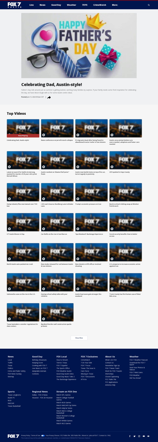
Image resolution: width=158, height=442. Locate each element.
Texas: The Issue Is (88, 368)
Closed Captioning (112, 376)
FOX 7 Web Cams (136, 372)
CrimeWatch (85, 360)
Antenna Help (110, 385)
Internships (109, 374)
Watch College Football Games (65, 399)
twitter (134, 436)
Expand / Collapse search (148, 5)
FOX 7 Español (61, 365)
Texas (10, 365)
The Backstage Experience (66, 379)
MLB (9, 400)
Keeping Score (37, 363)
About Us (110, 356)
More (114, 5)
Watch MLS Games (63, 423)
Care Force (85, 371)
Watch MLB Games (63, 402)
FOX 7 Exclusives (89, 356)
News (11, 356)
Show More (79, 338)
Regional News (40, 391)
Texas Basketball (14, 406)
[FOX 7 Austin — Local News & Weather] (15, 5)
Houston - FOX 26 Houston (42, 398)
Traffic (10, 363)
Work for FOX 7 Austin (113, 371)
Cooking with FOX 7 (39, 365)
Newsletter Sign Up (112, 365)
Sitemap (11, 376)
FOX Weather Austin (63, 371)
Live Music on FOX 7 (39, 368)
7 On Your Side (86, 363)
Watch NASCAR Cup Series (66, 405)
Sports (11, 391)
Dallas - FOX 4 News (40, 395)
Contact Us (109, 363)
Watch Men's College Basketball (64, 412)
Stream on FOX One (66, 391)
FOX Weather (134, 375)
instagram (139, 436)
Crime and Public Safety (16, 371)
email (148, 436)
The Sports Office (63, 368)
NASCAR (11, 403)
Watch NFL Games (63, 395)
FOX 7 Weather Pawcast (139, 360)
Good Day (37, 356)
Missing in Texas (87, 374)
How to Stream (62, 360)
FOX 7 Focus (85, 365)
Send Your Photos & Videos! (137, 368)
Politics (10, 368)
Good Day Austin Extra (64, 374)
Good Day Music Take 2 (65, 376)
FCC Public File (110, 379)
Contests (35, 374)
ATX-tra (84, 379)
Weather (134, 356)
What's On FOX (111, 360)
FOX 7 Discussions (88, 376)
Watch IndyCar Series (64, 408)
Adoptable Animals (39, 371)
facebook (130, 436)
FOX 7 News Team (112, 368)
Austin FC (11, 398)
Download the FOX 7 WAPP (137, 364)
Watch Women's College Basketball (65, 417)
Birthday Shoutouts (39, 360)
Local (10, 360)
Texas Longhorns (14, 395)
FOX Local (61, 356)
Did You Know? (135, 378)
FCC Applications (111, 382)
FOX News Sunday (15, 374)
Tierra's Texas (61, 363)
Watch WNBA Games (64, 421)
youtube (144, 436)
